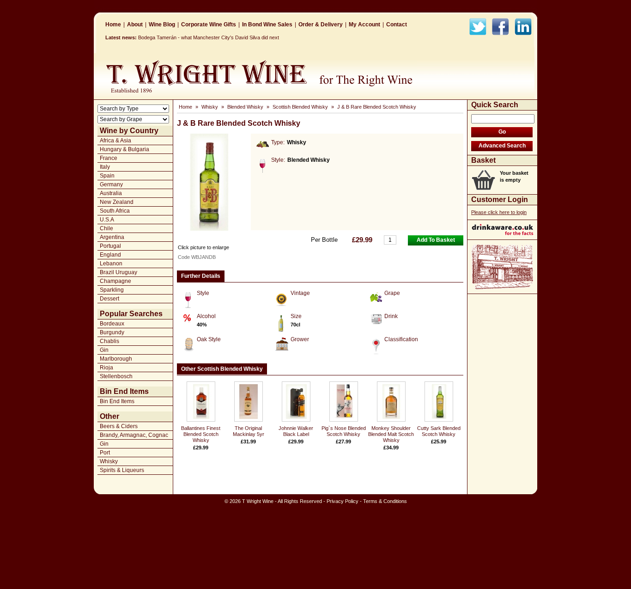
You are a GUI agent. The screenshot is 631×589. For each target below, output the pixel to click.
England (110, 255)
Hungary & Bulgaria (124, 149)
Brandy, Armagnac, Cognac (134, 435)
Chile (106, 228)
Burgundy (112, 332)
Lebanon (111, 263)
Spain (107, 175)
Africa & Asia (115, 140)
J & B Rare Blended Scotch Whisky (376, 107)
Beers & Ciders (119, 426)
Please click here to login (499, 212)
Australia (111, 193)
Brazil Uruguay (118, 272)
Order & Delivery (320, 24)
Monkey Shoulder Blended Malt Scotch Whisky (391, 434)
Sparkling (112, 290)
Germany (111, 184)
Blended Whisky (245, 107)
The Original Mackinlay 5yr (248, 431)
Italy (105, 167)
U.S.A (107, 219)
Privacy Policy (342, 501)
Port (105, 452)
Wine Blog (162, 24)
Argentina (112, 237)
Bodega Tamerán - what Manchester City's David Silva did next (208, 37)
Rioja (106, 367)
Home (113, 24)
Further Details (200, 276)
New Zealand (116, 202)
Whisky (109, 461)
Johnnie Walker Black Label (296, 431)
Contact (396, 24)
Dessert (109, 298)
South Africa (115, 211)
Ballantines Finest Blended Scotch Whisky (200, 434)
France (108, 158)
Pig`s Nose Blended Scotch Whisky (344, 431)
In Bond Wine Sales (267, 24)
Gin (104, 350)
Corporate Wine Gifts (208, 24)
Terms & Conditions (385, 501)
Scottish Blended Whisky (300, 107)
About (135, 24)
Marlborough (116, 359)
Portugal (110, 246)
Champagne (115, 281)
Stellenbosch (116, 376)
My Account (364, 24)
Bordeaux (112, 323)
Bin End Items (117, 401)
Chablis (109, 341)
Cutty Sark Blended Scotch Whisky (439, 431)
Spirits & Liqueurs (122, 470)
